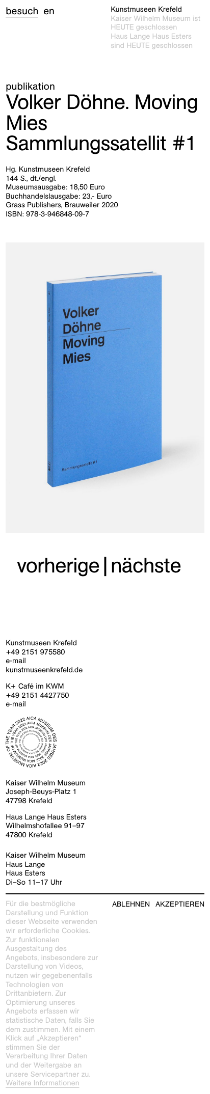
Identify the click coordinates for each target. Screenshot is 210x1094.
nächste (146, 566)
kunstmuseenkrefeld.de (44, 670)
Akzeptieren (179, 904)
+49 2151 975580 (35, 652)
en (49, 11)
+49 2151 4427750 (37, 695)
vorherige (58, 566)
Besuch (22, 11)
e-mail (16, 661)
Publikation (30, 86)
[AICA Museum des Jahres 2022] (105, 742)
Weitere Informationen (43, 1083)
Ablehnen (131, 904)
